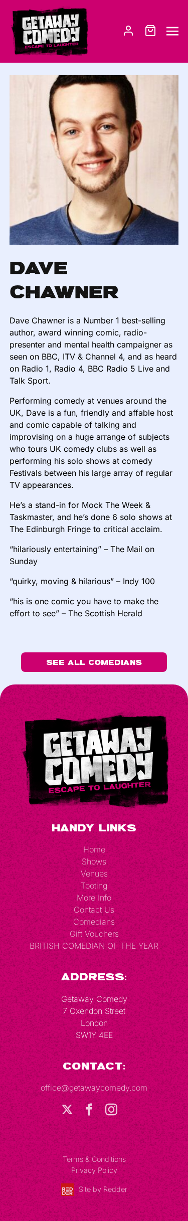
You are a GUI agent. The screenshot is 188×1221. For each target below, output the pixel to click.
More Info (94, 898)
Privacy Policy (94, 1170)
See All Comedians (94, 662)
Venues (94, 873)
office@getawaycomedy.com (94, 1088)
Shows (94, 861)
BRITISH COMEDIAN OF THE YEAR (94, 946)
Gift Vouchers (94, 934)
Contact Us (94, 910)
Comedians (94, 922)
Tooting (94, 886)
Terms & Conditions (94, 1159)
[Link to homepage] (49, 31)
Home (94, 849)
